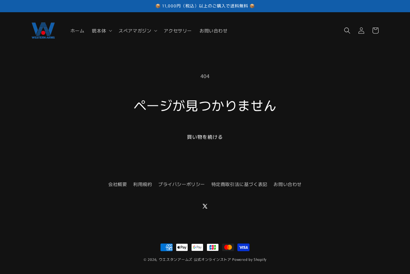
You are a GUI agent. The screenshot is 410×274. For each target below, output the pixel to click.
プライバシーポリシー (181, 184)
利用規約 (142, 184)
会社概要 (117, 184)
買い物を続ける (205, 136)
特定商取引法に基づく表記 (239, 184)
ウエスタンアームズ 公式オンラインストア (195, 259)
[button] (101, 30)
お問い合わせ (288, 184)
